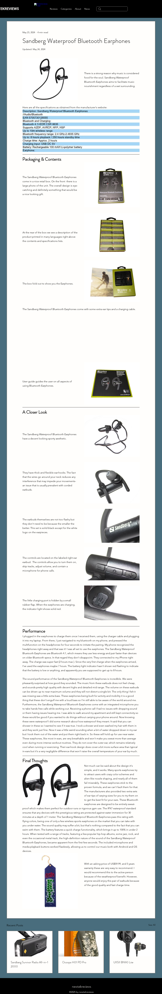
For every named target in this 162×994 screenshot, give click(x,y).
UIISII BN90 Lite (123, 962)
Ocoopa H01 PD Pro (74, 962)
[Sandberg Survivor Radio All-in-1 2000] (29, 943)
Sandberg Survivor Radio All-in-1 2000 (29, 964)
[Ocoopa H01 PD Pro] (81, 943)
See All (151, 924)
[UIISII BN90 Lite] (132, 943)
